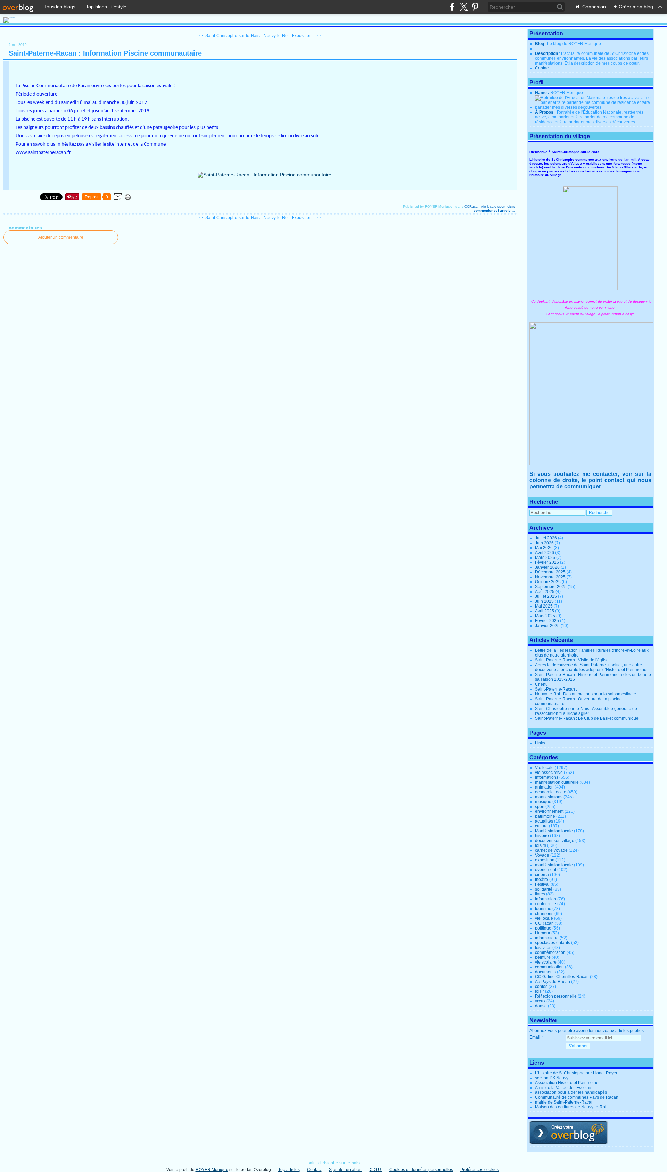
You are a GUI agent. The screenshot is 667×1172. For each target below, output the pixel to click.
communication (549, 967)
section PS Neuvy (551, 1077)
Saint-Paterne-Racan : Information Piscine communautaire (105, 53)
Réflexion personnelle (556, 996)
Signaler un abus (345, 1169)
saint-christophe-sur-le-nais (334, 1163)
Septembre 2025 (551, 586)
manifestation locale (554, 865)
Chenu (541, 684)
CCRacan (472, 206)
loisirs (511, 206)
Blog (539, 43)
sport (501, 206)
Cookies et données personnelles (421, 1169)
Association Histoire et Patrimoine (567, 1082)
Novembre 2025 (551, 577)
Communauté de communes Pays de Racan (576, 1097)
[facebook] (452, 7)
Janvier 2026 (548, 567)
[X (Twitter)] (463, 7)
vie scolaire (546, 962)
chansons (544, 913)
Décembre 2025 (551, 572)
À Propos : (546, 112)
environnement (549, 811)
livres (540, 894)
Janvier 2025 (548, 625)
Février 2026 (547, 562)
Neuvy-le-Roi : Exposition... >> (292, 35)
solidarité (543, 889)
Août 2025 (545, 591)
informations (546, 777)
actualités (544, 821)
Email (534, 1037)
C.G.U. (376, 1169)
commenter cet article (493, 210)
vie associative (549, 772)
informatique (547, 937)
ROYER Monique (212, 1169)
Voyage (542, 855)
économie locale (550, 792)
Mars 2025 (545, 615)
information (545, 899)
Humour (542, 933)
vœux (540, 1001)
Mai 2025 (544, 606)
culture (541, 826)
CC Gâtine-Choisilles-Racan (562, 976)
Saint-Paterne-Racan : (556, 689)
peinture (543, 957)
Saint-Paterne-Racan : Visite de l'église (572, 660)
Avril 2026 (545, 552)
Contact (542, 68)
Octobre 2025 (548, 581)
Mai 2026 (544, 547)
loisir (539, 991)
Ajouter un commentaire (60, 237)
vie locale (544, 918)
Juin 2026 (545, 542)
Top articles (289, 1169)
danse (541, 1006)
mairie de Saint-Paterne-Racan (564, 1102)
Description (547, 53)
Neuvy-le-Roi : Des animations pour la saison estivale (585, 694)
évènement (545, 869)
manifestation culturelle (557, 782)
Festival (542, 884)
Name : (542, 92)
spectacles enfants (552, 942)
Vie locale (488, 206)
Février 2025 (547, 620)
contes (541, 986)
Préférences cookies (479, 1169)
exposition (544, 860)
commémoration (550, 952)
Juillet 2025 (546, 596)
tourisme (543, 908)
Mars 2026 (545, 557)
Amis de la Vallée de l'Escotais (563, 1087)
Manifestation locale (554, 830)
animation (544, 787)
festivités (543, 947)
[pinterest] (475, 7)
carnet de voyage (551, 850)
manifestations (548, 796)
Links (540, 743)
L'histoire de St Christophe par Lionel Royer (576, 1073)
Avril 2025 (545, 611)
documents (545, 971)
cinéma (542, 874)
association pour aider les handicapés (571, 1092)
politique (543, 928)
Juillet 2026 (546, 538)
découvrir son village (554, 840)
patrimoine (545, 816)
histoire (542, 835)
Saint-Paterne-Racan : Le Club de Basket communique (587, 718)
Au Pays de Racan (552, 981)
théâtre (541, 879)
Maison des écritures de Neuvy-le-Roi (570, 1107)
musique (543, 801)
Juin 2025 (545, 601)
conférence (545, 903)
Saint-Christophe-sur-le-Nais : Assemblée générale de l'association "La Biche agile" (586, 711)
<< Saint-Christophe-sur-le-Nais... (231, 35)
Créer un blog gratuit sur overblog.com (568, 1132)
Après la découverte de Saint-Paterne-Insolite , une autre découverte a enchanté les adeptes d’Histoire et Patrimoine (591, 667)
